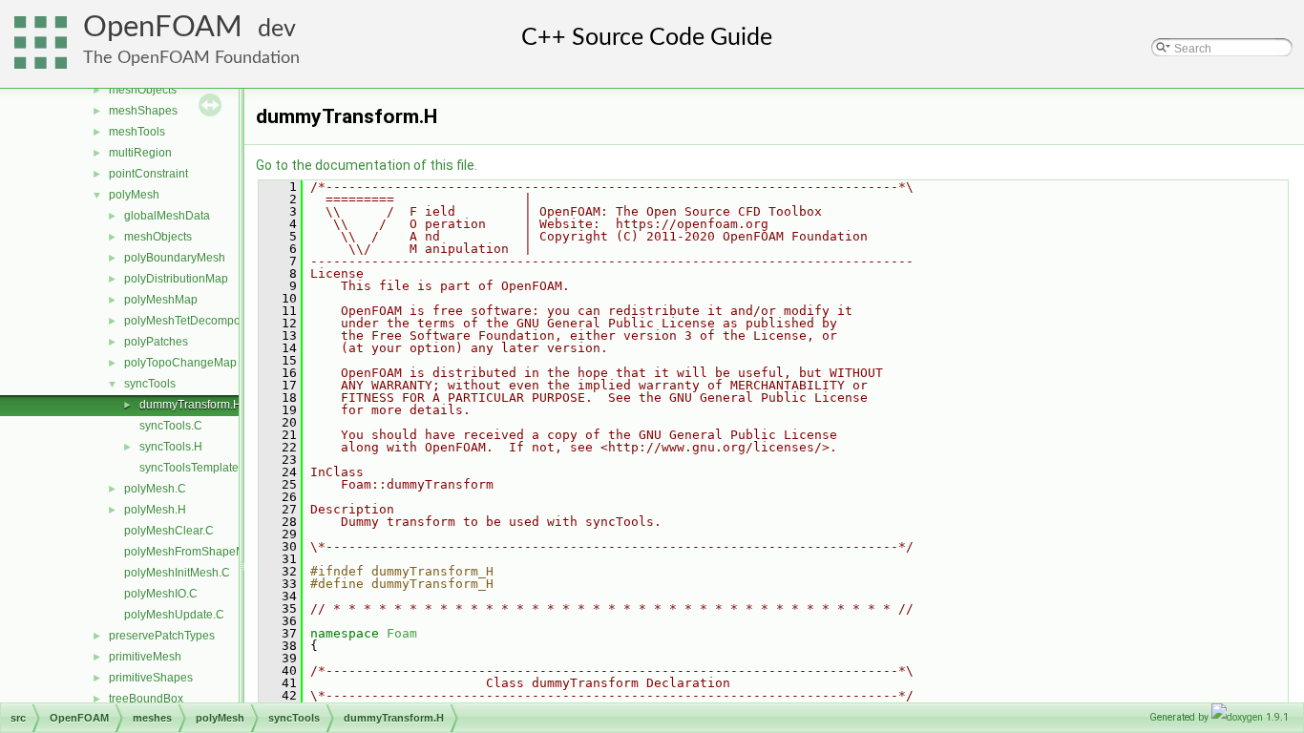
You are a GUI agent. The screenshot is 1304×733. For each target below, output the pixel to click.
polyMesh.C (155, 488)
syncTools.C (170, 425)
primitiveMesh (145, 656)
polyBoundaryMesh (174, 257)
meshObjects (143, 89)
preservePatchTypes (162, 635)
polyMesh (134, 194)
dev (277, 29)
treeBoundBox (146, 698)
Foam (402, 633)
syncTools (150, 383)
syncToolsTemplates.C (197, 467)
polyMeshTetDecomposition (196, 320)
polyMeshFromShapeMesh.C (200, 551)
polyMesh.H (155, 509)
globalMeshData (167, 215)
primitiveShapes (151, 677)
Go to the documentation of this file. (366, 165)
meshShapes (143, 110)
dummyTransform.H (190, 404)
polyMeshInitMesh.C (177, 572)
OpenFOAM (162, 27)
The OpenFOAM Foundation (191, 58)
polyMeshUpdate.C (174, 614)
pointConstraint (148, 173)
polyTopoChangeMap (180, 362)
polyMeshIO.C (161, 593)
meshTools (137, 131)
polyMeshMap (161, 299)
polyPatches (156, 341)
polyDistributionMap (176, 278)
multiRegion (140, 152)
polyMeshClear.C (169, 530)
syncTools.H (170, 446)
